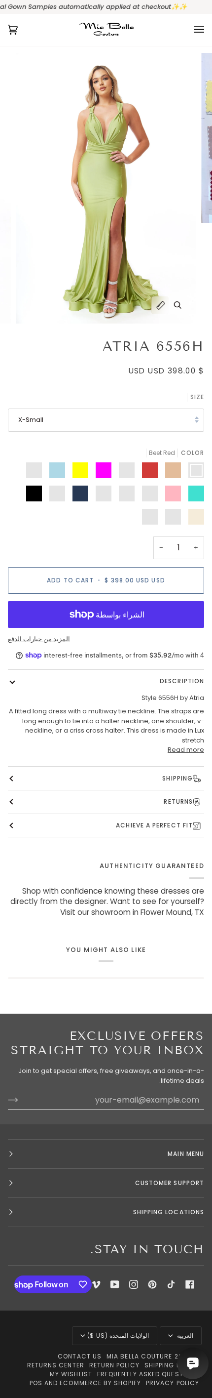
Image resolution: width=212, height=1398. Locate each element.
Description (182, 681)
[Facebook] (189, 1284)
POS (36, 1383)
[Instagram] (133, 1284)
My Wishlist (71, 1374)
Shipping (177, 778)
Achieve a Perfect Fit (154, 825)
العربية (184, 1335)
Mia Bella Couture (139, 1356)
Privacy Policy (172, 1383)
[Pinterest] (152, 1284)
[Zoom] (177, 305)
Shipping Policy (171, 1365)
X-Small (30, 419)
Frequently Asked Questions (148, 1374)
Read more (186, 749)
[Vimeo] (96, 1284)
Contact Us (80, 1356)
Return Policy (114, 1365)
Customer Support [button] (169, 1183)
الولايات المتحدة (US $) (118, 1335)
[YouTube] (114, 1284)
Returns (178, 801)
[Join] (21, 1100)
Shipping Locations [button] (168, 1212)
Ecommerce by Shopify (100, 1383)
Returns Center (55, 1365)
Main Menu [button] (186, 1154)
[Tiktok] (171, 1284)
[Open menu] (189, 30)
